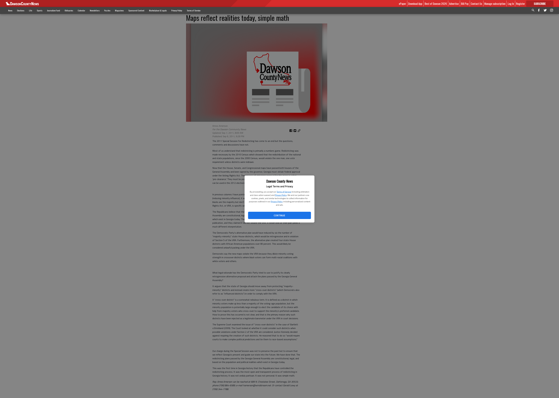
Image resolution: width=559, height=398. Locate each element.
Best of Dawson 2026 (436, 3)
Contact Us (476, 3)
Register (520, 3)
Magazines (119, 10)
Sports (39, 10)
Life (30, 10)
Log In (511, 3)
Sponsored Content (136, 10)
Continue (279, 215)
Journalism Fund (53, 10)
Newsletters (95, 10)
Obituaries (69, 10)
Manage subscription (494, 3)
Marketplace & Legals (158, 10)
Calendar (81, 10)
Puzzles (107, 10)
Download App (415, 3)
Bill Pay (465, 3)
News (10, 10)
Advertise (454, 3)
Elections (20, 10)
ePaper (402, 3)
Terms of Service (284, 191)
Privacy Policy (281, 195)
